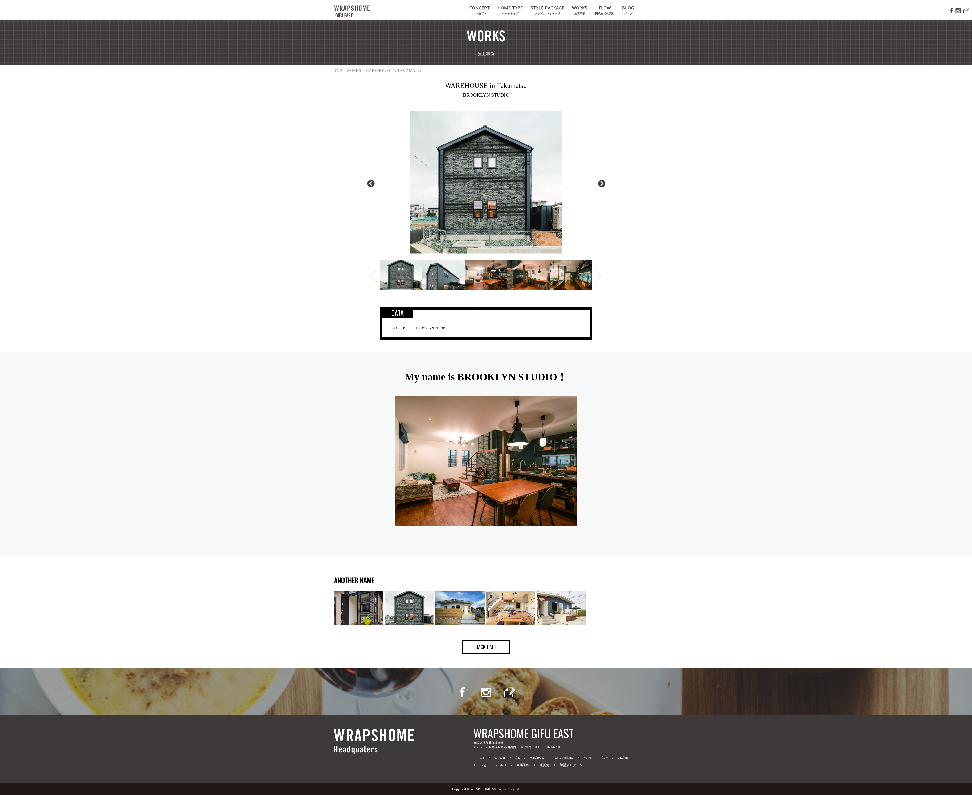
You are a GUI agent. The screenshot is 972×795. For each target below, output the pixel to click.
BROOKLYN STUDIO (431, 328)
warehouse (537, 757)
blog (483, 765)
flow (605, 757)
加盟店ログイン (571, 765)
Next (600, 182)
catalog (623, 757)
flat (517, 757)
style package (564, 757)
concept (499, 757)
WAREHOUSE (402, 328)
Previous (369, 182)
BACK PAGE (486, 647)
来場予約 (523, 765)
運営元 (545, 765)
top (338, 70)
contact (501, 765)
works (353, 70)
